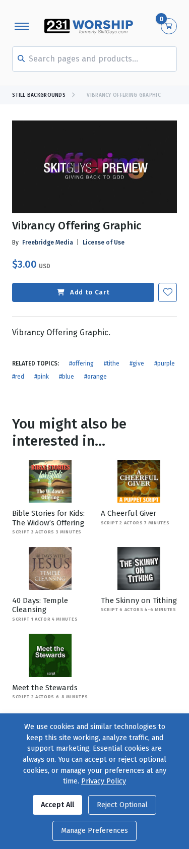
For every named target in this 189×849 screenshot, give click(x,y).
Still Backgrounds (39, 95)
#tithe (111, 363)
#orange (95, 376)
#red (18, 376)
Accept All (57, 805)
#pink (41, 376)
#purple (164, 363)
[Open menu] (21, 26)
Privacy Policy (103, 781)
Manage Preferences (94, 830)
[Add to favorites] (167, 292)
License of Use (103, 242)
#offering (81, 363)
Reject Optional (122, 805)
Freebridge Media (47, 242)
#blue (66, 376)
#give (137, 363)
